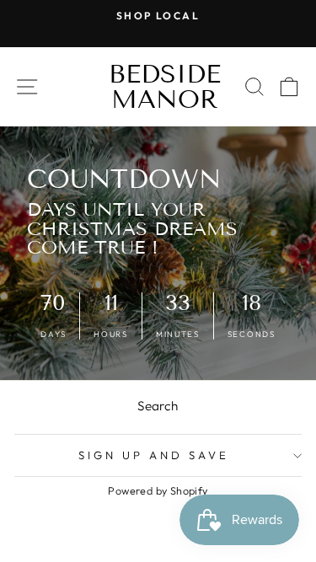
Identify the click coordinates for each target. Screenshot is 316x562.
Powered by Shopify (157, 490)
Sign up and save (153, 455)
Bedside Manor (165, 87)
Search (157, 406)
